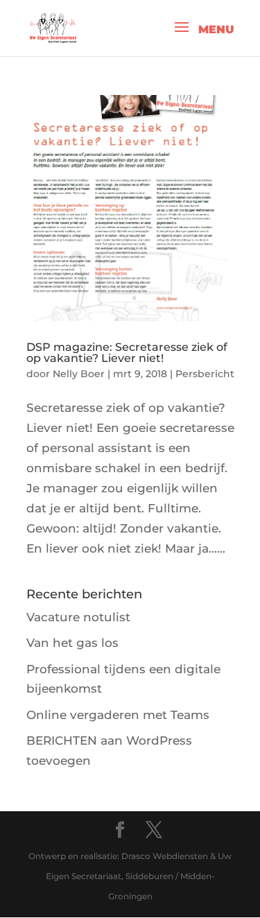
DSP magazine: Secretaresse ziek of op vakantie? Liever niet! (126, 352)
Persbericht (204, 373)
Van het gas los (72, 643)
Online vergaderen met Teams (117, 715)
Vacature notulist (78, 617)
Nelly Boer (79, 373)
